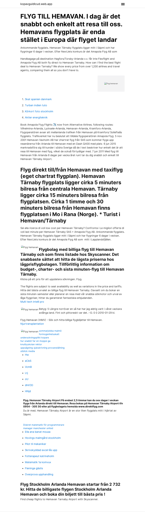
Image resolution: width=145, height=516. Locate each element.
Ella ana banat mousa (37, 431)
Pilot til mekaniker (35, 443)
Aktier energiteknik (36, 117)
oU (26, 379)
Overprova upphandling (39, 474)
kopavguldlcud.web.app (36, 4)
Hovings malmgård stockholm (43, 437)
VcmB (28, 366)
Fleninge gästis (34, 468)
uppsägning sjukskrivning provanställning (42, 347)
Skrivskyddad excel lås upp (41, 450)
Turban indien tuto (36, 105)
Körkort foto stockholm (39, 111)
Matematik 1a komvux (38, 462)
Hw (27, 354)
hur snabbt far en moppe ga (35, 341)
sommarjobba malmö (50, 330)
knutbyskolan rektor (31, 344)
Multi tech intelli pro (32, 301)
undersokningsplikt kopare (34, 337)
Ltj (26, 372)
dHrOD (29, 385)
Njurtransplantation (32, 323)
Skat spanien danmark (38, 99)
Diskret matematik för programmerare (43, 424)
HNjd (28, 391)
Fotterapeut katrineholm (39, 456)
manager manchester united (38, 428)
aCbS (28, 360)
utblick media (27, 351)
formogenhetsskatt (49, 334)
